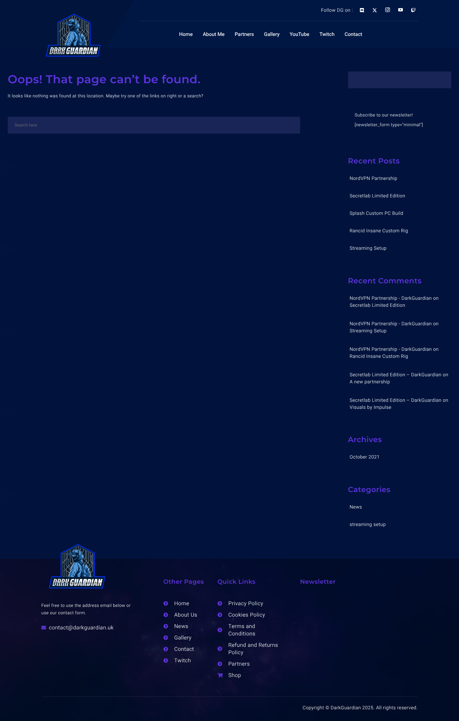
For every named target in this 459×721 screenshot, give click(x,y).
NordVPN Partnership (374, 178)
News (356, 507)
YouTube (299, 34)
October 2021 (365, 457)
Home (186, 34)
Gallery (272, 34)
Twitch (327, 34)
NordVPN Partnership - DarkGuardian (391, 298)
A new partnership (370, 381)
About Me (213, 34)
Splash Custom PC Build (377, 213)
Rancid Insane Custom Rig (379, 230)
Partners (244, 34)
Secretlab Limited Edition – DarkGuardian (396, 374)
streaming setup (368, 524)
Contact (353, 34)
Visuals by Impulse (370, 407)
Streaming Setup (368, 248)
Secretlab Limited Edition (378, 195)
